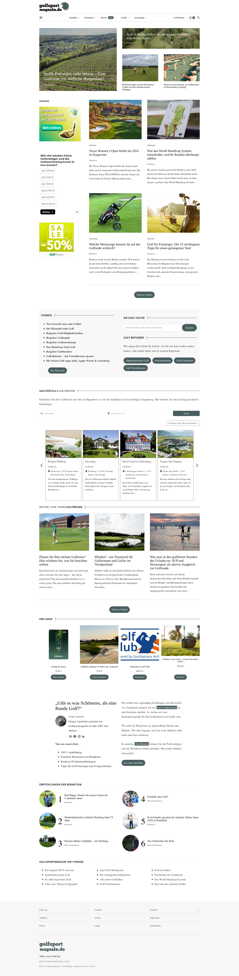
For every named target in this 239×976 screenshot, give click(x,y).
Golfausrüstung (162, 360)
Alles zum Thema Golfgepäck (61, 884)
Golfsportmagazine (53, 966)
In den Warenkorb (99, 677)
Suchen (189, 327)
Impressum (154, 918)
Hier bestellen (58, 677)
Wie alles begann (140, 730)
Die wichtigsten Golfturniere (115, 874)
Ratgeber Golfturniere (59, 351)
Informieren (140, 677)
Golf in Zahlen (162, 870)
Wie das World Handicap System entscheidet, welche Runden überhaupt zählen (173, 154)
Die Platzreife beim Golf (60, 328)
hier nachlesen (141, 735)
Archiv (98, 918)
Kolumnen (89, 17)
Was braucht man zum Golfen (63, 324)
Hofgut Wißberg (57, 461)
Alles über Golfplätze (111, 879)
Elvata (92, 966)
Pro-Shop (46, 619)
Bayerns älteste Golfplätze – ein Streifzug (86, 841)
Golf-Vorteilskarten (136, 368)
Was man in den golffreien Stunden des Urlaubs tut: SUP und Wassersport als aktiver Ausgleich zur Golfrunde (173, 562)
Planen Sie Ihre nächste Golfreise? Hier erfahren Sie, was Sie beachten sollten (63, 560)
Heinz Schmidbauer (71, 845)
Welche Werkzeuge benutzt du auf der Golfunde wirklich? (114, 246)
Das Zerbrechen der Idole (160, 841)
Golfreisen (74, 507)
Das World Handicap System (170, 879)
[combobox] (72, 413)
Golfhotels (66, 399)
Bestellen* (180, 677)
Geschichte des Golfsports (168, 874)
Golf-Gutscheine (184, 360)
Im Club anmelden (133, 762)
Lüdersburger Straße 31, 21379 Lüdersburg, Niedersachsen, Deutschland (138, 474)
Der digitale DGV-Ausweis (59, 870)
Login (97, 926)
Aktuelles (73, 17)
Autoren (98, 910)
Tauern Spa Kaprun (171, 461)
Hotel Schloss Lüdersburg (137, 461)
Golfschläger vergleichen (72, 966)
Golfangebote (90, 399)
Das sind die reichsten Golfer (170, 884)
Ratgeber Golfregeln (58, 337)
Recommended (182, 423)
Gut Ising (90, 461)
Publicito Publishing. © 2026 (58, 961)
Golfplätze (116, 399)
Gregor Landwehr (76, 717)
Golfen (124, 17)
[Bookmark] (49, 455)
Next (197, 465)
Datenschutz (155, 926)
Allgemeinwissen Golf (137, 360)
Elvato (86, 966)
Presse (42, 926)
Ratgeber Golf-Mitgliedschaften (64, 333)
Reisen (107, 17)
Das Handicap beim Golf (60, 347)
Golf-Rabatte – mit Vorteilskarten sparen (70, 356)
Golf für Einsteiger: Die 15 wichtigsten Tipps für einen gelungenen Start (173, 246)
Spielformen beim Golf (57, 874)
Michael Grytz (132, 42)
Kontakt (153, 910)
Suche (186, 413)
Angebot (43, 918)
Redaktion (93, 160)
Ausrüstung (139, 17)
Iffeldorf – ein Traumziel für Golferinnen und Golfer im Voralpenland (114, 560)
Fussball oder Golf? (157, 796)
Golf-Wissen (178, 17)
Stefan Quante (49, 85)
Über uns (43, 910)
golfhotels (47, 391)
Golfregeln (151, 145)
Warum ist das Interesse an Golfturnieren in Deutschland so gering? (181, 85)
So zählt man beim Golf (58, 879)
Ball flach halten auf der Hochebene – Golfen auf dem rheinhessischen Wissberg (138, 87)
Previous (42, 465)
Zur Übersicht (57, 370)
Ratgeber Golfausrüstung (61, 342)
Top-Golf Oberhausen (112, 870)
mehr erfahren (173, 748)
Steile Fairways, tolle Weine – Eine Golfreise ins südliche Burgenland (75, 76)
